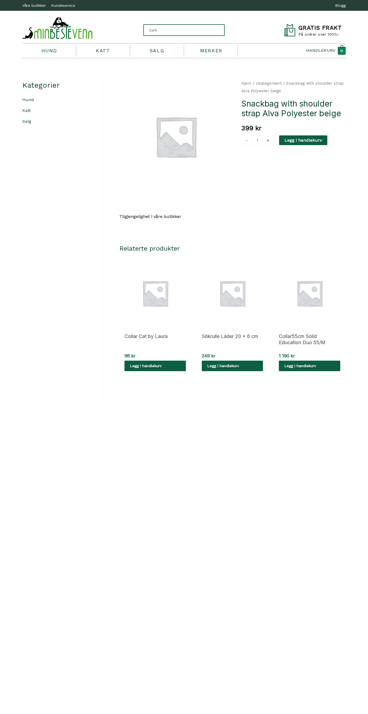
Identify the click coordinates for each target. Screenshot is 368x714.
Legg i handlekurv (303, 140)
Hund (49, 50)
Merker (211, 50)
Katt (103, 50)
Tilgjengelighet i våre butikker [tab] (150, 216)
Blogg (340, 5)
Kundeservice (63, 5)
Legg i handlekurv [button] (146, 366)
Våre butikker (34, 5)
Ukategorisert (269, 83)
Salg (157, 50)
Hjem (246, 83)
